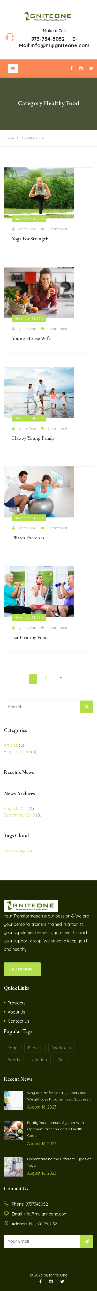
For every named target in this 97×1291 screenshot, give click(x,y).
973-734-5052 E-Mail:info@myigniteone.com (54, 42)
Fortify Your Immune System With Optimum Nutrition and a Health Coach (55, 1129)
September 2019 (19, 815)
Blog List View (17, 751)
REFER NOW (22, 969)
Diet (61, 1059)
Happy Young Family (33, 437)
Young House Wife (31, 338)
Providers (17, 1002)
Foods (14, 1059)
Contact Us (18, 1021)
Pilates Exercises (28, 537)
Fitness (8, 851)
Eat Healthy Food (30, 637)
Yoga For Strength (30, 238)
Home (9, 138)
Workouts (61, 1047)
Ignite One (27, 229)
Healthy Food (33, 138)
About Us (16, 1012)
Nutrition (39, 1059)
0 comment (57, 229)
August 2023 (16, 808)
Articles (11, 745)
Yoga (13, 1047)
